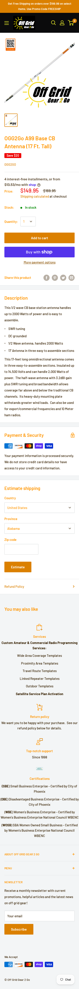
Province (10, 519)
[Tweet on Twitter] (63, 277)
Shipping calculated (34, 196)
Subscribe (19, 929)
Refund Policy (14, 586)
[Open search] (53, 22)
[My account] (62, 22)
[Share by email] (71, 277)
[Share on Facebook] (46, 277)
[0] (71, 22)
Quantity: (11, 222)
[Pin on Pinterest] (55, 277)
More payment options (40, 262)
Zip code (10, 540)
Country (10, 498)
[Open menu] (6, 23)
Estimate (18, 567)
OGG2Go (10, 164)
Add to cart (39, 238)
